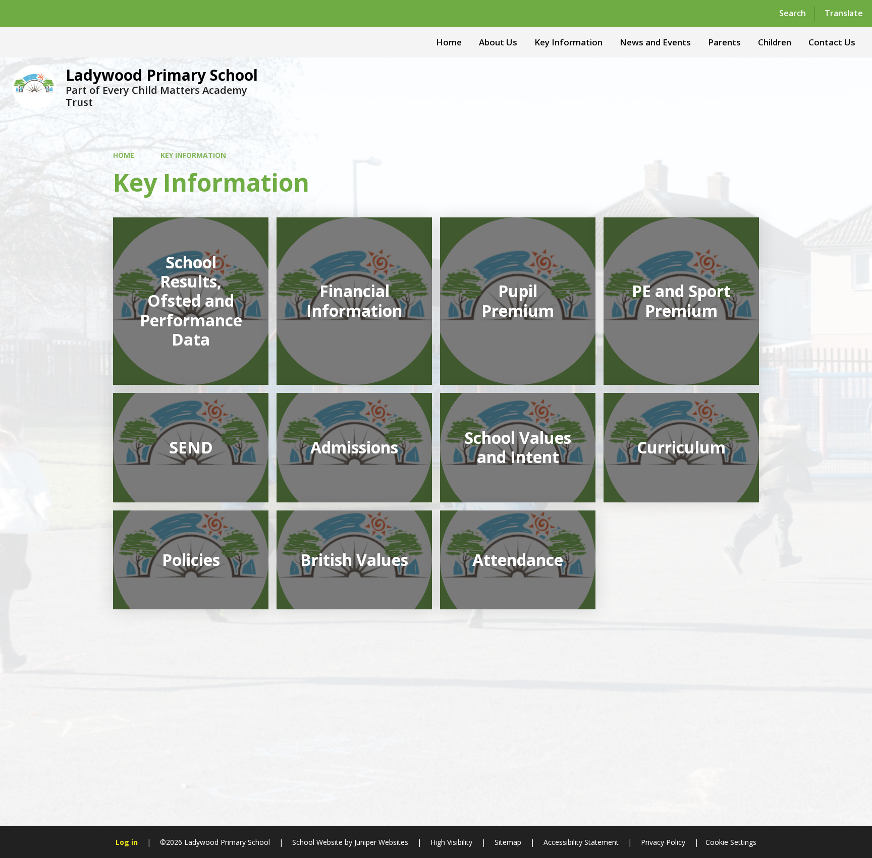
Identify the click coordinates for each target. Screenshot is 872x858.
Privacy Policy (663, 842)
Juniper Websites (380, 842)
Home (123, 155)
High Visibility (451, 842)
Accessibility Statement (581, 842)
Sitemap (508, 842)
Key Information (193, 155)
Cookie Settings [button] (730, 842)
